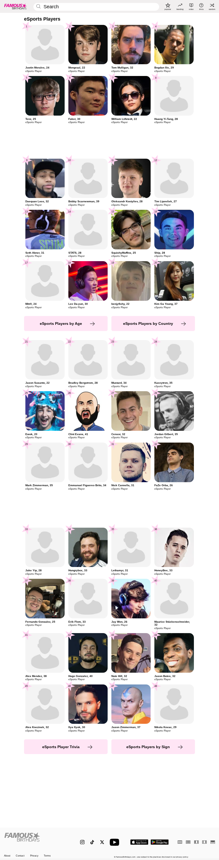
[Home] (36, 839)
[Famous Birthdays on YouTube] (116, 842)
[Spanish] (180, 841)
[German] (212, 841)
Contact (20, 855)
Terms (47, 855)
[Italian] (204, 841)
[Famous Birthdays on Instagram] (82, 842)
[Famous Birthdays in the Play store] (160, 842)
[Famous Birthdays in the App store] (139, 842)
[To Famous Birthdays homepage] (15, 6)
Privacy (34, 855)
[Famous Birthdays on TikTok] (92, 842)
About (7, 855)
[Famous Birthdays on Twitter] (102, 842)
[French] (196, 841)
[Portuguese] (188, 841)
